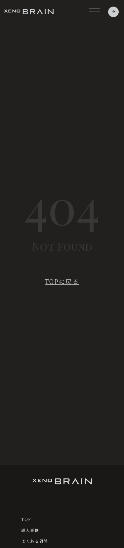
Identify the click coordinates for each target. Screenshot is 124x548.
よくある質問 (34, 541)
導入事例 (30, 530)
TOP (26, 519)
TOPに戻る (62, 281)
